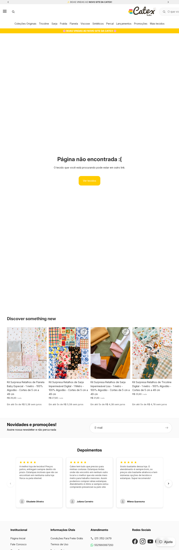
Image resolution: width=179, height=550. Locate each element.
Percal (110, 23)
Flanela (74, 23)
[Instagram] (142, 541)
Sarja (54, 23)
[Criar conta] (166, 427)
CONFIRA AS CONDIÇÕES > (99, 2)
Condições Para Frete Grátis (67, 538)
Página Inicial (17, 538)
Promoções (140, 23)
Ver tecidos (89, 180)
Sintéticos (98, 23)
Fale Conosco (18, 544)
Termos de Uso (59, 544)
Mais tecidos (157, 23)
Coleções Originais (25, 23)
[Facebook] (135, 541)
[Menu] (4, 11)
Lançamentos (123, 23)
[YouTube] (150, 541)
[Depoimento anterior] (10, 483)
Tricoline (44, 23)
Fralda (63, 23)
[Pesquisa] (13, 12)
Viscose (85, 23)
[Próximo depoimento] (168, 483)
